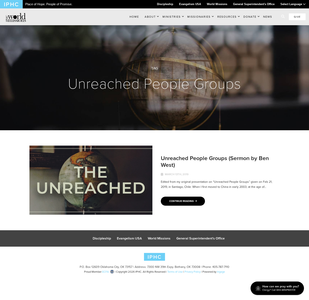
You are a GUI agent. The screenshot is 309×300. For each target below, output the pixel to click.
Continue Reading (181, 201)
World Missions (217, 4)
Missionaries (199, 17)
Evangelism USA (190, 4)
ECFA (105, 272)
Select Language (291, 4)
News (267, 17)
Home (134, 17)
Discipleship (165, 4)
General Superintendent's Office (254, 4)
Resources (227, 17)
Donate (249, 17)
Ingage (221, 272)
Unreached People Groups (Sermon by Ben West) (215, 161)
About (150, 17)
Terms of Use (175, 272)
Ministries (171, 17)
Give (297, 17)
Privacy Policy (193, 272)
